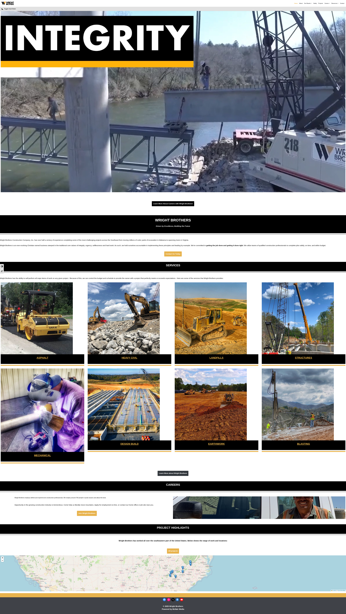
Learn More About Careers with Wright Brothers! (173, 204)
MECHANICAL (42, 455)
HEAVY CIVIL (129, 357)
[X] (173, 599)
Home (296, 3)
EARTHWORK (216, 443)
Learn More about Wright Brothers (173, 473)
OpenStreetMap (342, 590)
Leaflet (334, 590)
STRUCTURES (303, 357)
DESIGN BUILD (129, 443)
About (301, 3)
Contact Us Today (173, 254)
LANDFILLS (216, 357)
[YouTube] (181, 599)
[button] (311, 3)
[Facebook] (164, 599)
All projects (173, 551)
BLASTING (303, 443)
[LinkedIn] (177, 599)
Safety (315, 3)
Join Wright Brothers (86, 513)
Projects (320, 3)
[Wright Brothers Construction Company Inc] (8, 3)
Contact (342, 3)
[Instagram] (168, 599)
